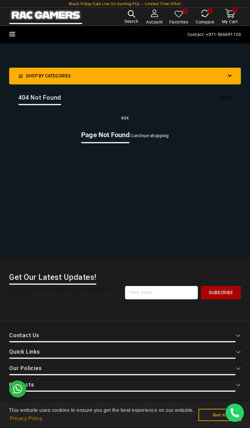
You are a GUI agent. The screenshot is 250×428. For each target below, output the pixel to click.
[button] (131, 17)
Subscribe (221, 292)
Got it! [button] (220, 414)
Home (226, 97)
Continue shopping (149, 135)
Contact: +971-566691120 (214, 34)
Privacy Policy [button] (26, 418)
